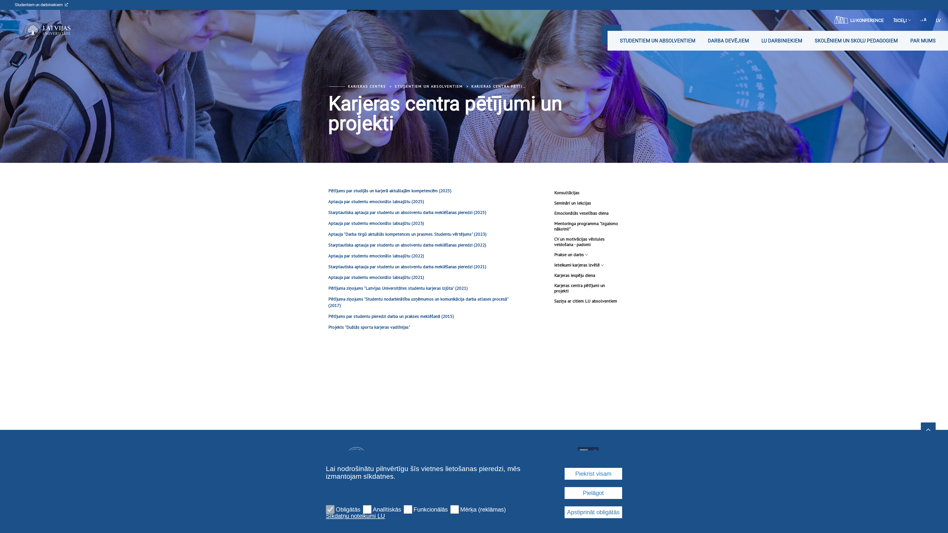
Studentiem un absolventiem (657, 41)
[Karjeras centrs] (40, 30)
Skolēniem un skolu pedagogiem (856, 41)
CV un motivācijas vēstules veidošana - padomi (579, 241)
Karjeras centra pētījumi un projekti (515, 86)
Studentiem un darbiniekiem (39, 4)
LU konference (867, 20)
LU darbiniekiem (781, 41)
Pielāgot (593, 493)
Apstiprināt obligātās (593, 512)
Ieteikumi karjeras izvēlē (577, 265)
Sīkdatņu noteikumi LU (355, 516)
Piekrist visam (593, 473)
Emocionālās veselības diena (581, 213)
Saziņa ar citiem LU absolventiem (585, 301)
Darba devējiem (728, 41)
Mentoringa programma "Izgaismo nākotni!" (586, 226)
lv (938, 20)
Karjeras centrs (367, 86)
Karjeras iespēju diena (574, 275)
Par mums (923, 41)
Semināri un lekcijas (572, 203)
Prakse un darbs (569, 254)
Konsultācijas (566, 192)
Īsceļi (900, 20)
